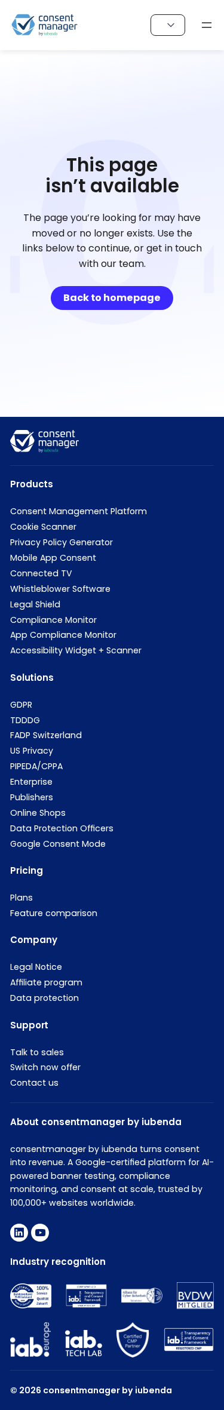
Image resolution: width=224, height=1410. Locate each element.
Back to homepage (112, 298)
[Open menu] (207, 25)
